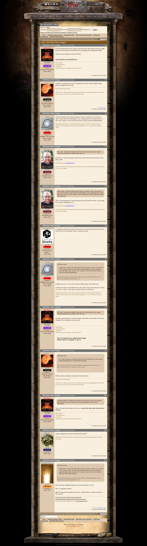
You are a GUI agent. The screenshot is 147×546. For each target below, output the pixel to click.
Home (35, 16)
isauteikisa (47, 229)
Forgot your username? (60, 32)
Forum (46, 16)
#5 (105, 186)
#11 (105, 430)
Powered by (69, 526)
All (41, 24)
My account (92, 7)
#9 (105, 350)
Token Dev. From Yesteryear (84, 35)
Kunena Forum (77, 526)
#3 (105, 113)
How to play (59, 16)
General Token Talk (69, 35)
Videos (95, 16)
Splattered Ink (79, 544)
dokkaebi (47, 433)
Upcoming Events (68, 16)
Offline (47, 64)
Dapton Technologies (88, 544)
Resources (82, 16)
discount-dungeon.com (82, 501)
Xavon (47, 116)
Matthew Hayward (47, 463)
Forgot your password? (46, 32)
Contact (104, 16)
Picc (47, 83)
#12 (105, 460)
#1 (105, 45)
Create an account (72, 32)
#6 (105, 225)
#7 (105, 259)
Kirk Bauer (47, 149)
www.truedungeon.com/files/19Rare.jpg (66, 59)
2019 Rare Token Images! (56, 36)
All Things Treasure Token (55, 35)
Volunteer (89, 16)
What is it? (52, 16)
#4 (105, 146)
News (99, 16)
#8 (105, 307)
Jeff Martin (47, 48)
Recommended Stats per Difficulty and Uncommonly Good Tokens (70, 499)
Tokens (76, 16)
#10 (105, 395)
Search (56, 24)
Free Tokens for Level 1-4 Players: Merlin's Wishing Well (68, 497)
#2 (105, 79)
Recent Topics (48, 24)
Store (41, 16)
